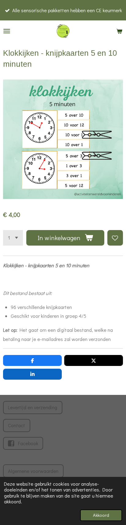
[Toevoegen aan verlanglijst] (115, 238)
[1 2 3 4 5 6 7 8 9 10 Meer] (13, 238)
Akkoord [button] (101, 515)
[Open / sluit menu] (6, 31)
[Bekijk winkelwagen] (119, 31)
